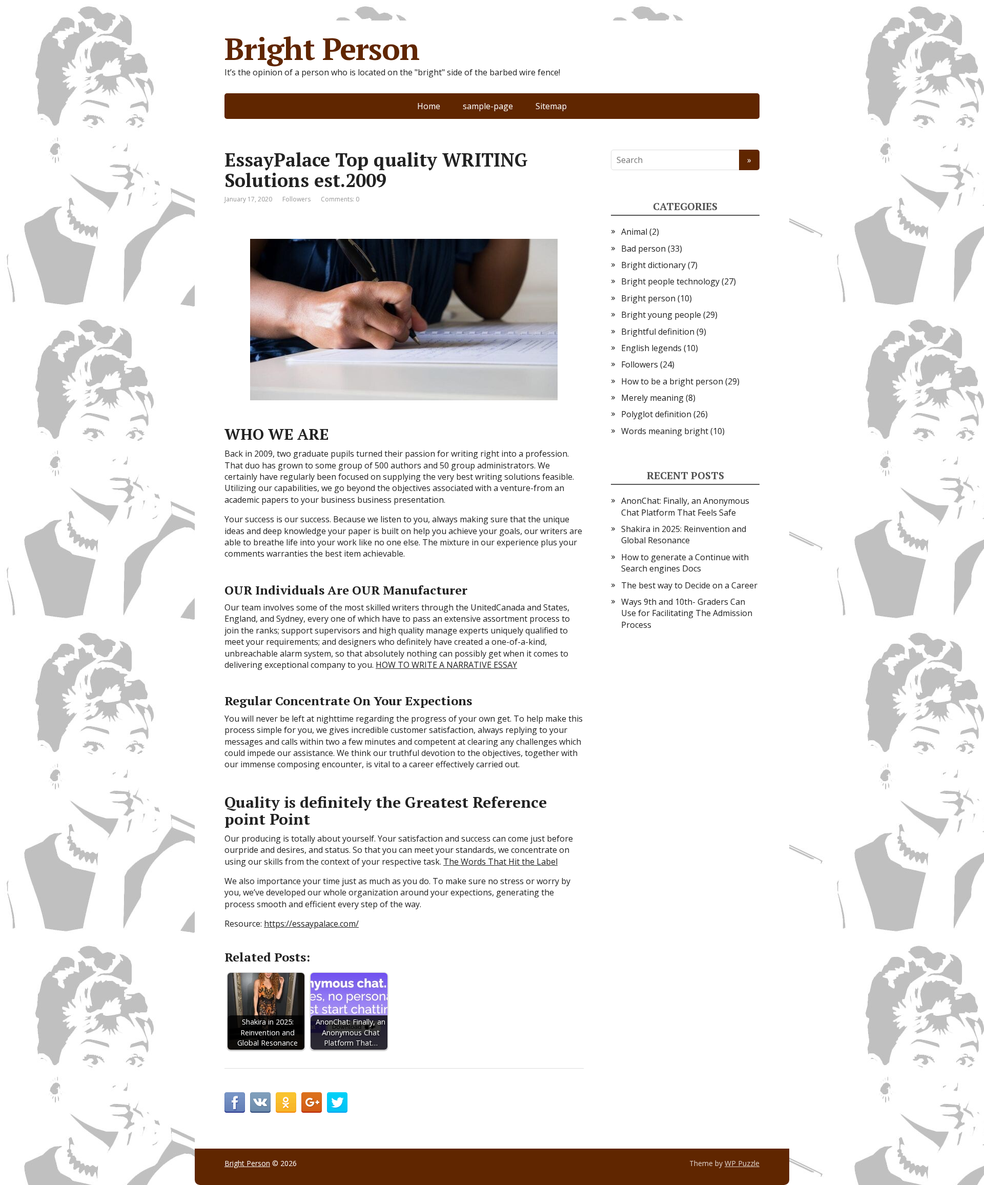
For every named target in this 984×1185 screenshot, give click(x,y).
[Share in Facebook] (234, 1102)
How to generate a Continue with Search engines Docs (685, 562)
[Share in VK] (260, 1102)
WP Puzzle (742, 1163)
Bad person (643, 248)
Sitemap (551, 106)
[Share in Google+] (311, 1102)
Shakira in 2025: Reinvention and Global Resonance (683, 534)
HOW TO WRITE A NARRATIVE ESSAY (446, 664)
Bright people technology (670, 281)
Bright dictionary (653, 265)
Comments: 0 (340, 199)
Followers (296, 199)
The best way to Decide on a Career (689, 585)
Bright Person (321, 49)
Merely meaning (652, 397)
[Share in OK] (286, 1102)
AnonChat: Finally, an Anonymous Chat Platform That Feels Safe (685, 506)
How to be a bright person (672, 381)
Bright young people (661, 314)
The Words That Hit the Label (500, 861)
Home (428, 106)
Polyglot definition (656, 414)
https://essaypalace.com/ (311, 923)
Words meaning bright (664, 431)
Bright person (648, 298)
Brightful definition (657, 331)
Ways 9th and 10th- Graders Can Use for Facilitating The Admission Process (686, 613)
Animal (634, 231)
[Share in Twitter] (337, 1102)
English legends (651, 348)
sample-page (488, 106)
